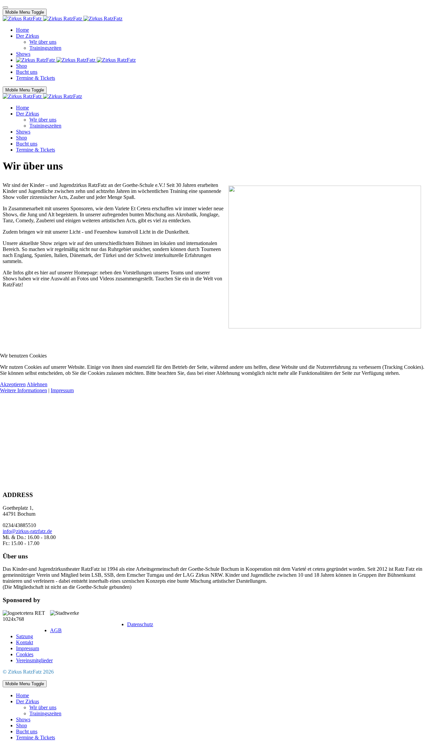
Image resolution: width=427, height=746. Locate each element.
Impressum (62, 390)
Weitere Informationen (23, 390)
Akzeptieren (13, 384)
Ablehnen (37, 384)
